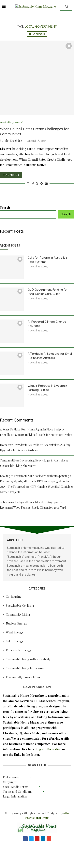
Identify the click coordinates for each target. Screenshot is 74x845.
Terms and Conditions (17, 792)
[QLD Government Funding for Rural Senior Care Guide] (12, 299)
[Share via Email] (46, 183)
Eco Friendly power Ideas (23, 677)
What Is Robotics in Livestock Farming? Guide (47, 388)
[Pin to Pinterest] (41, 183)
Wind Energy (14, 632)
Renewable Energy (19, 650)
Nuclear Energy (16, 623)
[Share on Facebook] (33, 183)
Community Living (18, 614)
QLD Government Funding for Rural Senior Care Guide (48, 292)
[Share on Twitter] (37, 183)
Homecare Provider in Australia (19, 445)
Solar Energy (14, 641)
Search (5, 207)
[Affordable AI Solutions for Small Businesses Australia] (12, 363)
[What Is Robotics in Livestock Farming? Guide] (12, 395)
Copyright (10, 782)
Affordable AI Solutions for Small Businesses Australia (50, 356)
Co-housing (14, 596)
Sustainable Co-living (20, 605)
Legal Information (49, 749)
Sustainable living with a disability (28, 659)
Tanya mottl (7, 460)
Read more (10, 174)
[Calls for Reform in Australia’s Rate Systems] (12, 267)
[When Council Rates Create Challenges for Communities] (37, 78)
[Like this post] (28, 183)
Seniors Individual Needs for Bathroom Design (43, 435)
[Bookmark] (68, 46)
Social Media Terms (15, 787)
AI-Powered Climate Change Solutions (47, 324)
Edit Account (11, 777)
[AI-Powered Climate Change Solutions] (12, 331)
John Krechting (13, 141)
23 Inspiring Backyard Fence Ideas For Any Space (30, 502)
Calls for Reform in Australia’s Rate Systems (47, 260)
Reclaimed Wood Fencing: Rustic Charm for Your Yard (33, 507)
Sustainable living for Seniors (25, 668)
